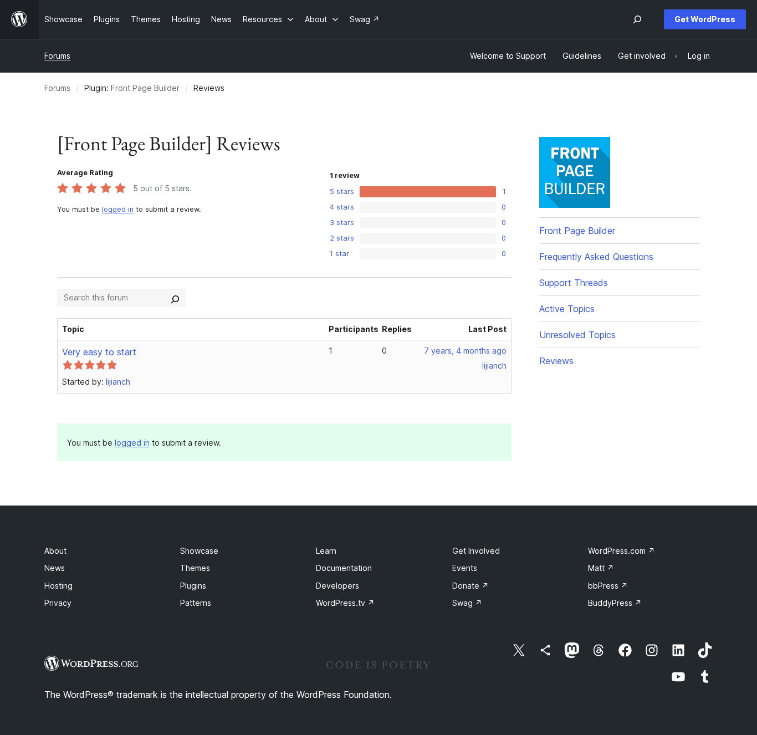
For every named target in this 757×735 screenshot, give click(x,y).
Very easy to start (99, 352)
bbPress (608, 585)
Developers (337, 585)
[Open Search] (637, 19)
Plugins (193, 585)
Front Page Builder (145, 88)
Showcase (199, 550)
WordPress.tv (345, 603)
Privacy (57, 603)
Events (464, 568)
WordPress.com (621, 550)
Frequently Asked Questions (596, 256)
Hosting (58, 585)
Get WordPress (704, 19)
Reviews (556, 360)
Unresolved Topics (577, 334)
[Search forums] (175, 298)
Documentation (344, 568)
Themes (195, 568)
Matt (601, 568)
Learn (326, 550)
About (55, 550)
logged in (118, 209)
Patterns (195, 603)
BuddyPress (615, 603)
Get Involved (476, 550)
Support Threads (573, 282)
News (54, 568)
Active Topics (567, 308)
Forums (57, 55)
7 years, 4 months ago (465, 350)
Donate (470, 585)
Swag (467, 603)
